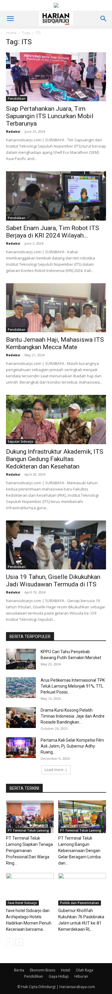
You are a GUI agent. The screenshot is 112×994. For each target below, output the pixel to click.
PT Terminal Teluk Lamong (28, 830)
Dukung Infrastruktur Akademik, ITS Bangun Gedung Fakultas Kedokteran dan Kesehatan (54, 459)
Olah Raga (84, 970)
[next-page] (19, 942)
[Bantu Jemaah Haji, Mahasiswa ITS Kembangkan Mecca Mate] (56, 307)
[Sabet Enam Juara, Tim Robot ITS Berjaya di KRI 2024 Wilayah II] (56, 195)
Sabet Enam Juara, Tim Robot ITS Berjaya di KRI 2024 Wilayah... (52, 231)
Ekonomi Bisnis (42, 970)
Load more (54, 769)
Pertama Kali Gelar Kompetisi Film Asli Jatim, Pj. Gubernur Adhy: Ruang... (72, 746)
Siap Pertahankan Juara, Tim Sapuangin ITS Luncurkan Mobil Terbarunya (49, 116)
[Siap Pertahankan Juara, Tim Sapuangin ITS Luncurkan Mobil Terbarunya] (56, 76)
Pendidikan (16, 98)
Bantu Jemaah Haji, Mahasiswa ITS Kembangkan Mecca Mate (55, 343)
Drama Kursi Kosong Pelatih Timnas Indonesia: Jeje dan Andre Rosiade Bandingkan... (73, 716)
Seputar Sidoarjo (20, 441)
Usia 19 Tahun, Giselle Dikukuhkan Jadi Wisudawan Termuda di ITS (53, 580)
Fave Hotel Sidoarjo (22, 903)
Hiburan (81, 976)
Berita (19, 970)
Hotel (65, 970)
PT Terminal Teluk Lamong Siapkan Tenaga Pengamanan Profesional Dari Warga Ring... (29, 850)
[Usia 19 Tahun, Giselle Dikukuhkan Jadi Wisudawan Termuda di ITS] (56, 544)
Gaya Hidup (59, 976)
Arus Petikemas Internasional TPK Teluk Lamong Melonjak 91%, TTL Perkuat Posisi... (73, 686)
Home (11, 32)
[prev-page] (9, 942)
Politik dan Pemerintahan (79, 903)
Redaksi (13, 131)
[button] (10, 19)
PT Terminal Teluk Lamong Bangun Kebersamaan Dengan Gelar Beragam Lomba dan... (79, 850)
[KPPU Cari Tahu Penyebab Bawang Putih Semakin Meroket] (21, 659)
